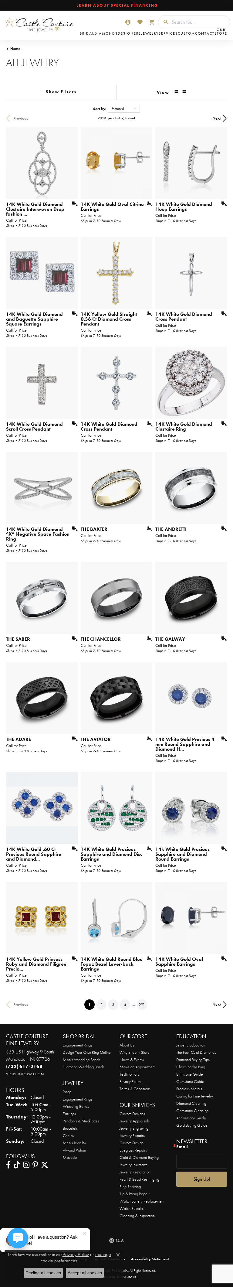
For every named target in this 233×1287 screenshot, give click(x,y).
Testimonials (129, 1074)
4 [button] (125, 1004)
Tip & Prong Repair (135, 1194)
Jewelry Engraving (134, 1128)
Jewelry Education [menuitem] (190, 1045)
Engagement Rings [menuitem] (77, 1099)
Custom (186, 33)
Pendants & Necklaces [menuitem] (81, 1121)
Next (216, 118)
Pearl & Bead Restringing (139, 1179)
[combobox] (199, 22)
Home (15, 48)
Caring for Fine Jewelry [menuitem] (194, 1096)
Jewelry (150, 33)
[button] (128, 22)
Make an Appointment (137, 1067)
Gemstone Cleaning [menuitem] (192, 1110)
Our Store (220, 31)
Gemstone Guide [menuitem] (190, 1081)
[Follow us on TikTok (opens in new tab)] (17, 1165)
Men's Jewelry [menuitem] (74, 1142)
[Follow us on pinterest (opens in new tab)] (35, 1165)
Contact (204, 33)
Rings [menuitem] (67, 1091)
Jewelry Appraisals (135, 1121)
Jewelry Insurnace (134, 1164)
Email (182, 1147)
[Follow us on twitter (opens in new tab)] (44, 1165)
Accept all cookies (85, 1272)
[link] (116, 5)
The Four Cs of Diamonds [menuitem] (196, 1052)
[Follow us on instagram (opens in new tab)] (26, 1165)
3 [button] (113, 1004)
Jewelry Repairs (132, 1135)
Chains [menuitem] (68, 1135)
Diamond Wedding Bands (83, 1067)
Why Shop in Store (135, 1052)
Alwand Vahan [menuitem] (74, 1150)
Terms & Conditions (135, 1088)
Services (168, 33)
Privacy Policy (130, 1081)
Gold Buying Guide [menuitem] (192, 1125)
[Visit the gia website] (116, 1240)
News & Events (132, 1059)
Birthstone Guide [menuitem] (189, 1074)
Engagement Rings (77, 1045)
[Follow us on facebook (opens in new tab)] (8, 1165)
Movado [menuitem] (70, 1157)
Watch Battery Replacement (142, 1201)
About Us (127, 1045)
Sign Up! (202, 1179)
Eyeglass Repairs (133, 1150)
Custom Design (132, 1142)
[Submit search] (163, 22)
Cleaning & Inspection (137, 1215)
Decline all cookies (43, 1272)
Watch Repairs (132, 1208)
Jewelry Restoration (135, 1172)
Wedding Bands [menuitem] (76, 1106)
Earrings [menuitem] (69, 1113)
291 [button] (142, 1004)
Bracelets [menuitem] (70, 1128)
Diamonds (106, 33)
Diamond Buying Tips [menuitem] (193, 1059)
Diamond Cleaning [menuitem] (191, 1103)
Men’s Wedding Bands (81, 1059)
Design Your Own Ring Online (87, 1052)
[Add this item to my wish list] (73, 204)
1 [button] (91, 1004)
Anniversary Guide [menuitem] (191, 1118)
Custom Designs (132, 1113)
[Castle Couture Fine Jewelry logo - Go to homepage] (41, 25)
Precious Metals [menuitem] (189, 1088)
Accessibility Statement (150, 1259)
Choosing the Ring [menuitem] (190, 1067)
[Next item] (145, 488)
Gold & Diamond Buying (139, 1157)
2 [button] (101, 1004)
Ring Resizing (130, 1186)
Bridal (87, 33)
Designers (129, 33)
